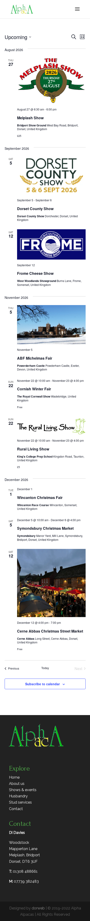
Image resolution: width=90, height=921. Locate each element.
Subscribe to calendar (42, 684)
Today (45, 668)
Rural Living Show (33, 449)
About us (16, 783)
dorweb (38, 908)
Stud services (20, 802)
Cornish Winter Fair (34, 389)
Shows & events (22, 790)
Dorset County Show (35, 208)
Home (14, 777)
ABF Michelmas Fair (34, 358)
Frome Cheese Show (35, 273)
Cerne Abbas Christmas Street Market (50, 631)
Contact (16, 809)
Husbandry (18, 796)
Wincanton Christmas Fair (40, 497)
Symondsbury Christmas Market (45, 528)
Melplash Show (30, 117)
